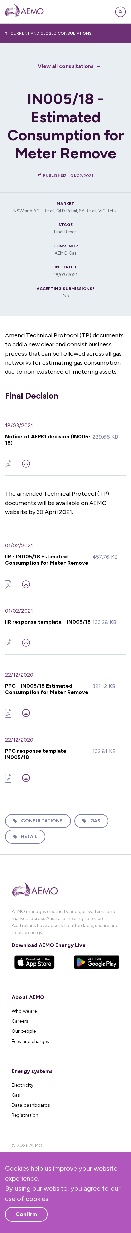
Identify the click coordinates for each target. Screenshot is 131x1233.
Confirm (26, 1214)
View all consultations (66, 66)
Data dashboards (31, 1105)
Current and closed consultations (51, 33)
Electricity (22, 1085)
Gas (95, 821)
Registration (25, 1115)
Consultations (42, 821)
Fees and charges (30, 1041)
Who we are (24, 1011)
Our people (24, 1031)
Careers (20, 1021)
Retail (29, 836)
